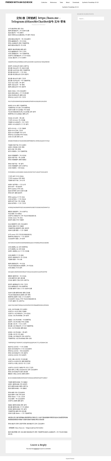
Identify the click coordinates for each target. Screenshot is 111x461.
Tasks (61, 2)
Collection (44, 2)
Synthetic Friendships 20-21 (70, 7)
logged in (36, 448)
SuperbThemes (70, 458)
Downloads (76, 2)
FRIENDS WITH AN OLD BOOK (19, 2)
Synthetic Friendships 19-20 (90, 2)
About (68, 2)
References (53, 2)
